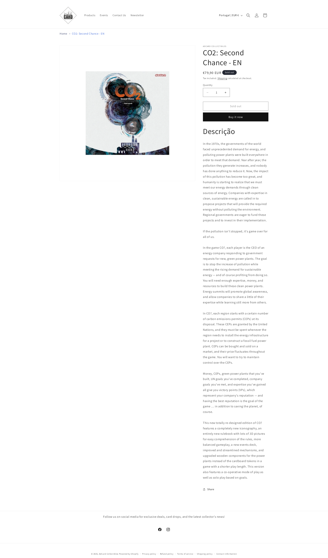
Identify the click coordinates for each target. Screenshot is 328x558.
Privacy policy (149, 553)
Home (63, 33)
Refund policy (166, 553)
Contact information (226, 553)
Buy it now (236, 117)
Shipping (222, 78)
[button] (248, 15)
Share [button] (210, 489)
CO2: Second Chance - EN (88, 33)
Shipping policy (205, 553)
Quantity (207, 85)
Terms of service (185, 553)
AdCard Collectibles (108, 553)
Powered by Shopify (129, 553)
